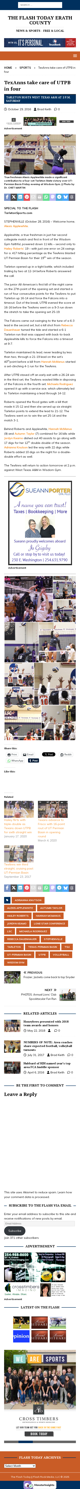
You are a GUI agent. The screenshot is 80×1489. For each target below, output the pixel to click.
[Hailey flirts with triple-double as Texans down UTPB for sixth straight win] (19, 809)
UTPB (42, 954)
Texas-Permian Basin (42, 946)
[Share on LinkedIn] (20, 197)
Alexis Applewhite (16, 226)
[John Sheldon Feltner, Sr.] (39, 1322)
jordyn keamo (16, 923)
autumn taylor (51, 907)
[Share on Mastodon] (52, 197)
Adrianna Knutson (16, 447)
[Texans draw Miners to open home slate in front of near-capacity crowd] (21, 1322)
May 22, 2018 (36, 1030)
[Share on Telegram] (59, 197)
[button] (74, 55)
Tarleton (14, 946)
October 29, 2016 (19, 109)
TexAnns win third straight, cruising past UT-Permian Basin (18, 868)
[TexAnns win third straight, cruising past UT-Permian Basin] (19, 853)
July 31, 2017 (35, 1055)
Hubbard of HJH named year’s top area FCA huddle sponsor (47, 1065)
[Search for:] (40, 5)
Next (71, 1397)
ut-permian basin (19, 954)
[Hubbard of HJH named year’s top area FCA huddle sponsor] (12, 1068)
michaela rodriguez (33, 931)
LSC (9, 931)
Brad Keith (44, 109)
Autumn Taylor (24, 433)
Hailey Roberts (14, 248)
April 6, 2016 (35, 1072)
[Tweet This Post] (14, 197)
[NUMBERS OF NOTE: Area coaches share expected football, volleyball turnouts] (12, 1046)
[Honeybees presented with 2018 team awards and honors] (12, 1026)
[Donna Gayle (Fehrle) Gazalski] (58, 1336)
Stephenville (53, 939)
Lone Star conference (49, 923)
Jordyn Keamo (13, 438)
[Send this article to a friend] (33, 197)
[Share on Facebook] (7, 197)
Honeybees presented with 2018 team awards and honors (46, 1023)
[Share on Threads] (72, 197)
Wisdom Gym (15, 962)
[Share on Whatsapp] (46, 197)
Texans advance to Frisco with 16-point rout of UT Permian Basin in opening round (51, 828)
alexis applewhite (20, 907)
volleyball (61, 954)
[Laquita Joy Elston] (39, 1336)
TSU (67, 946)
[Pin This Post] (27, 197)
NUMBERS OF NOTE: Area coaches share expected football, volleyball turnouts (48, 1045)
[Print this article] (40, 197)
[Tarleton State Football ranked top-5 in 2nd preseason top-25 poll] (58, 1322)
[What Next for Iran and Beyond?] (21, 1336)
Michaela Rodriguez (60, 384)
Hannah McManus (53, 361)
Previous (9, 1397)
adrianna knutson (28, 900)
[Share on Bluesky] (65, 197)
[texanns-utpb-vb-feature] (40, 172)
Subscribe (14, 1231)
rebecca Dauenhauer (22, 939)
